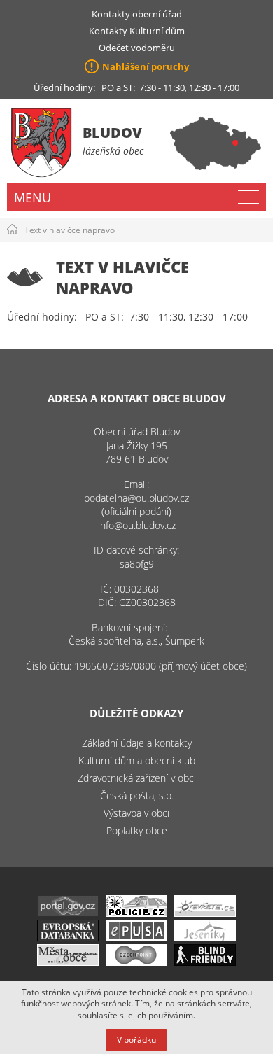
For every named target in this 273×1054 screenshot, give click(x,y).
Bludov (112, 132)
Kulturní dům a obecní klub (136, 760)
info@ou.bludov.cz (137, 525)
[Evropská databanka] (68, 937)
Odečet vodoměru (137, 47)
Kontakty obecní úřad (137, 14)
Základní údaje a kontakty (137, 743)
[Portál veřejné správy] (68, 913)
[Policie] (136, 913)
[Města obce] (68, 962)
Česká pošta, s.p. (137, 795)
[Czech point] (136, 962)
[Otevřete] (205, 913)
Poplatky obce (136, 830)
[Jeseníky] (205, 937)
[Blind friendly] (205, 962)
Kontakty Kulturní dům (137, 30)
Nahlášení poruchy (145, 66)
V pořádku (136, 1040)
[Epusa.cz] (136, 937)
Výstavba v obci (136, 813)
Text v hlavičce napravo (69, 230)
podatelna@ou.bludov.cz (136, 498)
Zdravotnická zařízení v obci (137, 778)
